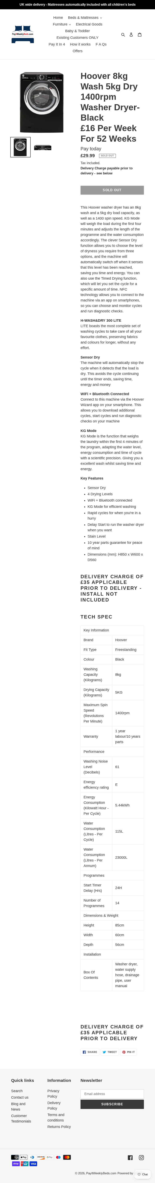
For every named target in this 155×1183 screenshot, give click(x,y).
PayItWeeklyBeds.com (101, 1173)
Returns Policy (59, 1127)
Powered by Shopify (130, 1173)
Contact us (19, 1097)
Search (17, 1091)
